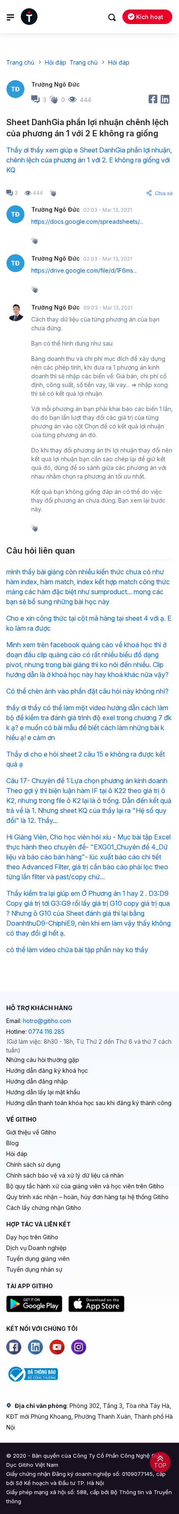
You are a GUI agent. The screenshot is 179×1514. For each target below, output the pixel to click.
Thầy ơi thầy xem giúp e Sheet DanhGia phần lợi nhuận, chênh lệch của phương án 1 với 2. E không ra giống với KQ (89, 160)
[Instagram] (78, 1347)
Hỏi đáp (16, 1153)
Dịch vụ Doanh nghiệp (36, 1247)
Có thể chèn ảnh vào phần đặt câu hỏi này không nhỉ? (87, 691)
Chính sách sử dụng (33, 1164)
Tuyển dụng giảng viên (38, 1258)
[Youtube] (57, 1347)
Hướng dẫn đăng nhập (37, 1081)
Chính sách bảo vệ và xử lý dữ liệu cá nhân (65, 1175)
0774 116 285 (46, 1031)
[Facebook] (13, 1347)
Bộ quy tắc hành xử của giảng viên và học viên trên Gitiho (85, 1186)
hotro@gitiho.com (47, 1020)
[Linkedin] (35, 1347)
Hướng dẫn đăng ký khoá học (47, 1070)
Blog (12, 1142)
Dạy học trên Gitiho (32, 1237)
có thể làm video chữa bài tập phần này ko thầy (77, 950)
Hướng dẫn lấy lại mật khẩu (43, 1092)
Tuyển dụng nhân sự (34, 1269)
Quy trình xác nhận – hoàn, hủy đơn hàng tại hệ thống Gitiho (87, 1196)
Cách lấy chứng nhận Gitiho (43, 1207)
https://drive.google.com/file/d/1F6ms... (84, 270)
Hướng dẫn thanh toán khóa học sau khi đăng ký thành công (89, 1102)
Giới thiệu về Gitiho (31, 1132)
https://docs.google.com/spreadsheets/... (87, 221)
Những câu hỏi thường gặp (42, 1059)
